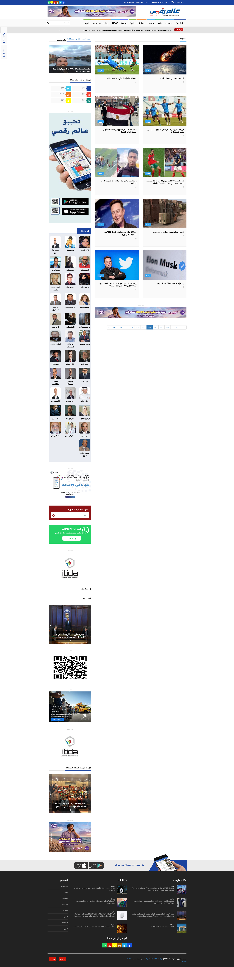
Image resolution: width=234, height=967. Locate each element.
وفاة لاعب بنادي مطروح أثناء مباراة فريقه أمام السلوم (119, 181)
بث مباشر (97, 23)
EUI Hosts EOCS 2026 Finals (70, 636)
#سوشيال (64, 904)
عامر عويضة (70, 418)
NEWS (115, 23)
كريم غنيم (55, 326)
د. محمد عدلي (70, 306)
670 (155, 327)
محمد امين (55, 418)
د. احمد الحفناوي (55, 308)
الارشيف (4, 53)
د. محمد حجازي (84, 326)
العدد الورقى (4, 37)
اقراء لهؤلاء (84, 231)
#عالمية (65, 910)
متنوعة (124, 23)
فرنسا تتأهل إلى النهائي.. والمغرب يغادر (121, 78)
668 (167, 327)
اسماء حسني (84, 306)
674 (131, 327)
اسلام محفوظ (55, 343)
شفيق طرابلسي (55, 382)
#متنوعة (65, 916)
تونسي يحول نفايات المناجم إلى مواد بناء (168, 231)
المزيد (87, 23)
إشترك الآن (72, 538)
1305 (114, 327)
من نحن (52, 959)
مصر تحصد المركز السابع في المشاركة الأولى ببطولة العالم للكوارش (119, 130)
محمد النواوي (55, 269)
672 (143, 327)
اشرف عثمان (70, 326)
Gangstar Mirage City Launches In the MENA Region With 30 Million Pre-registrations (153, 889)
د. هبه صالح (70, 286)
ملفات (159, 23)
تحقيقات (168, 23)
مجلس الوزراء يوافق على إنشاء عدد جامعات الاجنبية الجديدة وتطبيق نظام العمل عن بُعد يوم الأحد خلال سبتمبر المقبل (130, 30)
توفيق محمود (85, 343)
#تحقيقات (64, 886)
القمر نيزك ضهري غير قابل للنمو (172, 78)
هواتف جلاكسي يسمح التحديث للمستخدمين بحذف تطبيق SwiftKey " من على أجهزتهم (153, 902)
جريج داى (85, 435)
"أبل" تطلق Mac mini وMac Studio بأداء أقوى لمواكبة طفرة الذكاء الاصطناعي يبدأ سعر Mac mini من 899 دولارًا (94, 914)
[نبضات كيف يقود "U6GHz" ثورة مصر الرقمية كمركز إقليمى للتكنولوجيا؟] (70, 58)
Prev (50, 624)
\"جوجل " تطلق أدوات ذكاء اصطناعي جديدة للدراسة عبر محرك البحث (95, 902)
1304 (121, 327)
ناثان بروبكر (70, 363)
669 (161, 327)
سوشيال (141, 23)
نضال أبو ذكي (70, 435)
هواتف (151, 23)
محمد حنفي (70, 269)
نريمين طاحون (85, 418)
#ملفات (65, 892)
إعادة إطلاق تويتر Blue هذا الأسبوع (170, 283)
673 (137, 327)
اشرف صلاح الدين (84, 454)
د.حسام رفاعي (55, 435)
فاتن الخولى (85, 249)
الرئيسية (179, 23)
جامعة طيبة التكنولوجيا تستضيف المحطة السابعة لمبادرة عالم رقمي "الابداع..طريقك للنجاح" (70, 806)
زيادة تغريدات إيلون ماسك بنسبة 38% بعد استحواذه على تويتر (120, 232)
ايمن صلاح (85, 269)
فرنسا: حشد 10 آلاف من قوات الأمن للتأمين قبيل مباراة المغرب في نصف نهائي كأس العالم (165, 181)
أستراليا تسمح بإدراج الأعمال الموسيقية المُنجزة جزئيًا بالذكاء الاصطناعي (94, 889)
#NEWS (65, 922)
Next (89, 624)
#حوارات (65, 928)
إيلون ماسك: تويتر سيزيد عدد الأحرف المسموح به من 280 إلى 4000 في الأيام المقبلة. (117, 284)
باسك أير (55, 363)
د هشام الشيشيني (70, 345)
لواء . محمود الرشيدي (55, 288)
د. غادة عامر (85, 286)
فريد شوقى (70, 249)
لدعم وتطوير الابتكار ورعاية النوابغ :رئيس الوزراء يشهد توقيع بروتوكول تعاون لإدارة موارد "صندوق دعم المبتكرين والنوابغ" (153, 915)
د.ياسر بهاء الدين (55, 251)
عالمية (132, 23)
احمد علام (84, 363)
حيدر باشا (85, 381)
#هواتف (65, 898)
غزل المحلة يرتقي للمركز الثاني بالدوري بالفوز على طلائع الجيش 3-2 (165, 130)
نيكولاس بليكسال (70, 382)
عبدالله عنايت (84, 400)
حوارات (106, 23)
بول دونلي (70, 400)
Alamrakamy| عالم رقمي (153, 958)
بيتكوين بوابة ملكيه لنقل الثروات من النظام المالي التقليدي (94, 926)
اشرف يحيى (55, 400)
